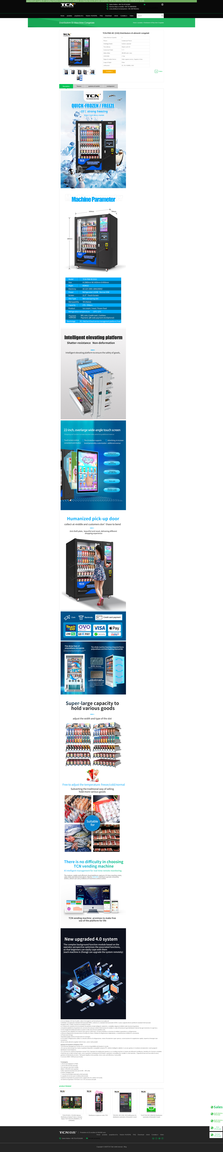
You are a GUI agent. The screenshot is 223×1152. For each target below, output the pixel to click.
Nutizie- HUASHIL (91, 15)
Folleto (160, 71)
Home (62, 15)
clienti (116, 15)
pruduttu (69, 15)
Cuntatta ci (123, 15)
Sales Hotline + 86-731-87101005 (119, 4)
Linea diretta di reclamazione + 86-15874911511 (124, 9)
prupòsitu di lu (79, 15)
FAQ (101, 15)
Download (108, 15)
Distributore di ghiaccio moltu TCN (98, 1115)
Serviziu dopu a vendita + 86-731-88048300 (122, 6)
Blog (125, 1147)
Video (131, 15)
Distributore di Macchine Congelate (154, 22)
